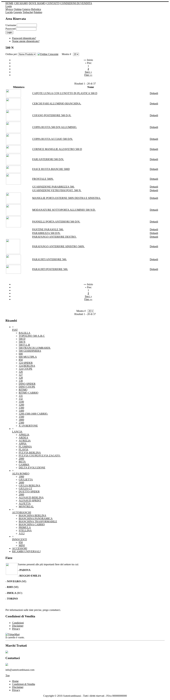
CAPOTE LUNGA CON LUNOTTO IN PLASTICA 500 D (64, 93)
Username (10, 25)
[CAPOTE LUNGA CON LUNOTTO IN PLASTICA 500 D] (13, 96)
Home (15, 681)
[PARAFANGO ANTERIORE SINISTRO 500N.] (13, 253)
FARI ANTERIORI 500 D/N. (48, 159)
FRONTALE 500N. (43, 178)
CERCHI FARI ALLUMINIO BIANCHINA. (56, 103)
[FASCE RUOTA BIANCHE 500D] (13, 171)
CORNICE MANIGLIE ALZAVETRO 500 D (57, 149)
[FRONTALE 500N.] (13, 183)
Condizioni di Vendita (23, 684)
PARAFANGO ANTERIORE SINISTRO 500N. (58, 246)
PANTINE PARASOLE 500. (48, 229)
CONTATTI (52, 3)
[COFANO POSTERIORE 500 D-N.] (13, 120)
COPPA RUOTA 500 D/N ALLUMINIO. (54, 127)
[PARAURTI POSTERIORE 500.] (13, 272)
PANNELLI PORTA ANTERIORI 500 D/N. (56, 221)
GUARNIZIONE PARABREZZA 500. (53, 186)
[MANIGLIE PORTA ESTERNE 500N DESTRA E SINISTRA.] (13, 202)
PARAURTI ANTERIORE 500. (49, 259)
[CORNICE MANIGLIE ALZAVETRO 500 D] (13, 152)
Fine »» (88, 75)
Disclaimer (17, 687)
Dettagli (154, 93)
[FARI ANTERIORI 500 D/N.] (13, 164)
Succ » (88, 72)
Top (7, 675)
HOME (9, 3)
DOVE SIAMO (37, 3)
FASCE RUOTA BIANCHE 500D (51, 169)
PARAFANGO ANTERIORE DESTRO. (54, 236)
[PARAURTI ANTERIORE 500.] (13, 263)
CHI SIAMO (21, 3)
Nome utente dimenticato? (26, 41)
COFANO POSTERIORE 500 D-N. (51, 115)
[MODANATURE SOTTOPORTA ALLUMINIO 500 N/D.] (13, 214)
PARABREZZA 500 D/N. (46, 233)
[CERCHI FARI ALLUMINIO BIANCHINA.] (13, 108)
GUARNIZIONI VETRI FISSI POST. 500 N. (56, 190)
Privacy (16, 690)
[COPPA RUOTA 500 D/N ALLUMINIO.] (13, 132)
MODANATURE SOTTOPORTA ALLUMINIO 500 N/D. (64, 209)
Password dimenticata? (24, 38)
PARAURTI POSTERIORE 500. (50, 269)
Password (10, 28)
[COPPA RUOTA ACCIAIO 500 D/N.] (13, 143)
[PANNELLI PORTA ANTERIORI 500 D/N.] (13, 226)
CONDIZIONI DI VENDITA (76, 3)
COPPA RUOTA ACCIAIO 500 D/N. (52, 139)
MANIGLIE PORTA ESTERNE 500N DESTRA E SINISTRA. (66, 198)
